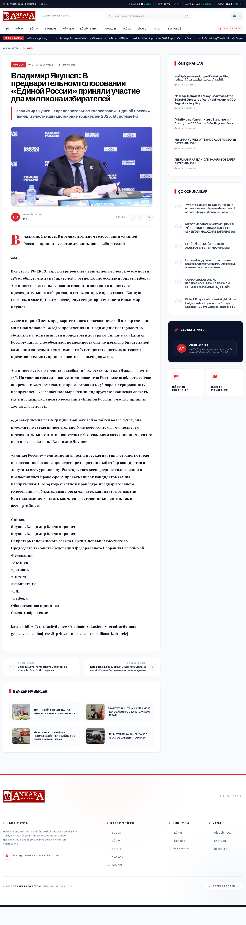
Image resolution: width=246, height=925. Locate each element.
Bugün (116, 832)
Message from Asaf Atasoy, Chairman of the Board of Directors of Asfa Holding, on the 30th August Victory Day (110, 38)
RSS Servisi (181, 848)
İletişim (179, 841)
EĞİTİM (116, 849)
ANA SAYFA (12, 48)
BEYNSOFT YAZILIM (226, 886)
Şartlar (220, 841)
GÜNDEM (28, 48)
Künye (178, 832)
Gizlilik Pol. (222, 832)
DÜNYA (116, 841)
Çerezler (220, 849)
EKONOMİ (118, 857)
